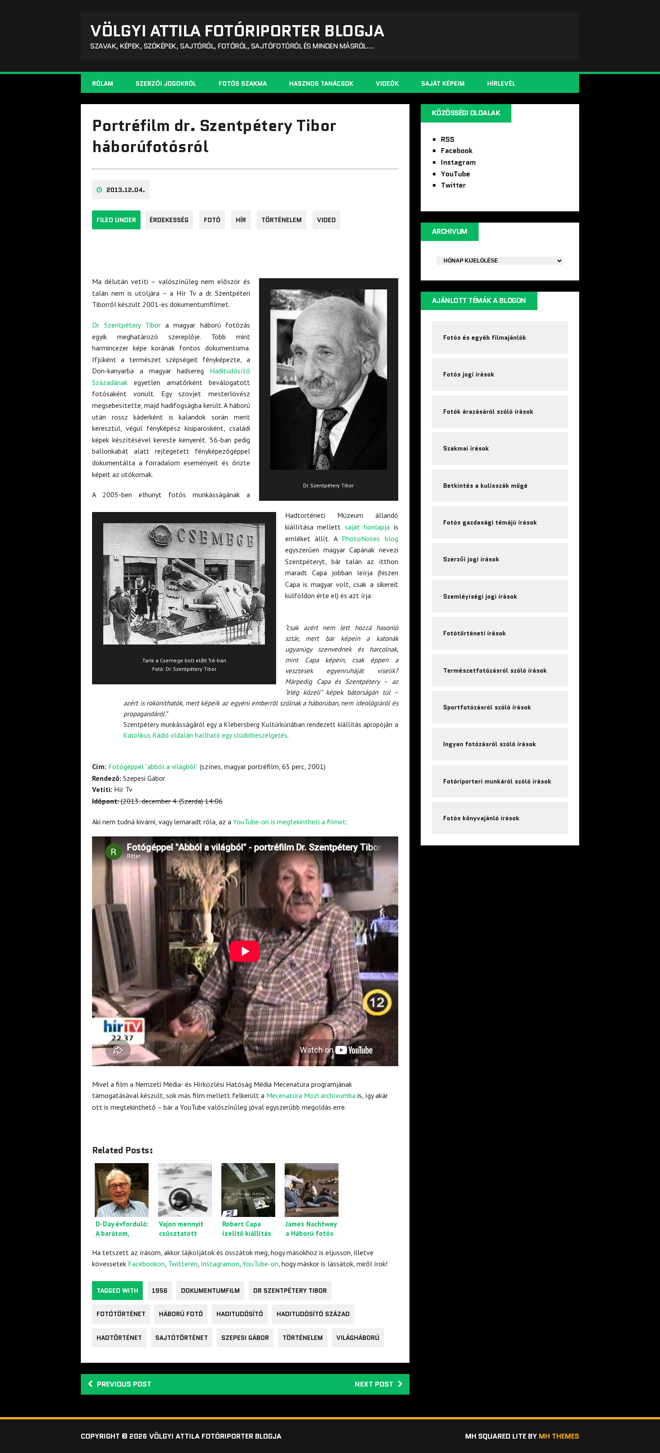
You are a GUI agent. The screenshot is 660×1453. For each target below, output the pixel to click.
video (326, 219)
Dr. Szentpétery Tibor (126, 324)
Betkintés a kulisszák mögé (485, 485)
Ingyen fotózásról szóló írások (489, 744)
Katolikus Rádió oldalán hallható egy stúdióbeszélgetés (205, 735)
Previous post (124, 1384)
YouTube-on (260, 1263)
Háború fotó (181, 1313)
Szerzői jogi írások (471, 559)
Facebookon (146, 1263)
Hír (241, 219)
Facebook (457, 150)
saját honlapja (367, 526)
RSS (447, 139)
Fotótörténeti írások (474, 633)
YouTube (455, 174)
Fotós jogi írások (468, 374)
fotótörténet (121, 1313)
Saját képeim (443, 83)
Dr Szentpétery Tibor (290, 1290)
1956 (159, 1290)
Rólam (102, 83)
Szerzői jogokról (166, 83)
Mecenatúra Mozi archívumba (311, 1095)
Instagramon (220, 1263)
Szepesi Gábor (245, 1337)
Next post (374, 1384)
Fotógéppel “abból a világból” (153, 766)
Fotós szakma (243, 83)
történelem (281, 219)
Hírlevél (501, 83)
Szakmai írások (466, 448)
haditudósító (239, 1313)
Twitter (453, 185)
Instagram (458, 162)
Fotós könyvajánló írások (481, 818)
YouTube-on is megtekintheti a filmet (289, 821)
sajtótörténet (181, 1337)
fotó (212, 219)
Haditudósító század (313, 1313)
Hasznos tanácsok (321, 83)
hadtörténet (119, 1337)
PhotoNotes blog (370, 538)
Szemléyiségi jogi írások (480, 596)
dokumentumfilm (210, 1290)
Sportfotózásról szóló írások (487, 707)
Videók (387, 83)
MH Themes (559, 1436)
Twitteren (183, 1263)
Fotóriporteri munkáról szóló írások (497, 781)
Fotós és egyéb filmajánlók (484, 337)
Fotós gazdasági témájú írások (490, 522)
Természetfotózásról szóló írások (495, 670)
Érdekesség (169, 219)
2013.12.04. (125, 189)
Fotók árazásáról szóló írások (488, 411)
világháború (357, 1337)
